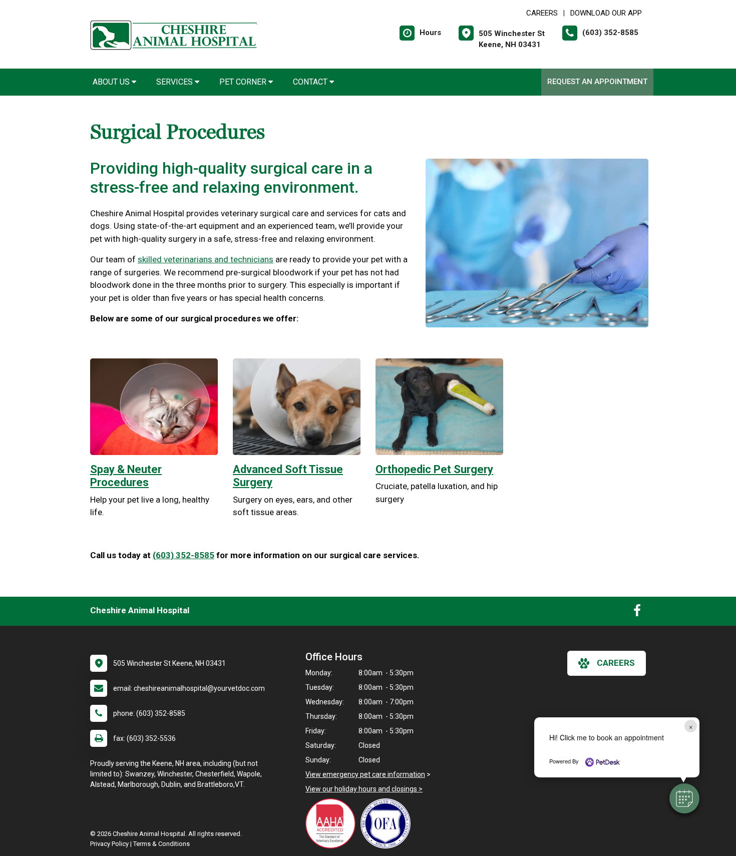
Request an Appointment (597, 81)
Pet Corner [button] (243, 82)
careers (616, 663)
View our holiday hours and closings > (364, 789)
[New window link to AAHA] (332, 823)
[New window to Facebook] (637, 613)
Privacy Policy (109, 843)
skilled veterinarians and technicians (205, 259)
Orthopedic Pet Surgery (434, 469)
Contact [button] (311, 82)
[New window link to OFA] (388, 823)
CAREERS (542, 13)
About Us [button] (112, 82)
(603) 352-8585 (183, 555)
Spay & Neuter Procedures (126, 476)
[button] (684, 798)
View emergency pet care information (365, 774)
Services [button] (175, 82)
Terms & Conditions (161, 843)
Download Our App (606, 13)
